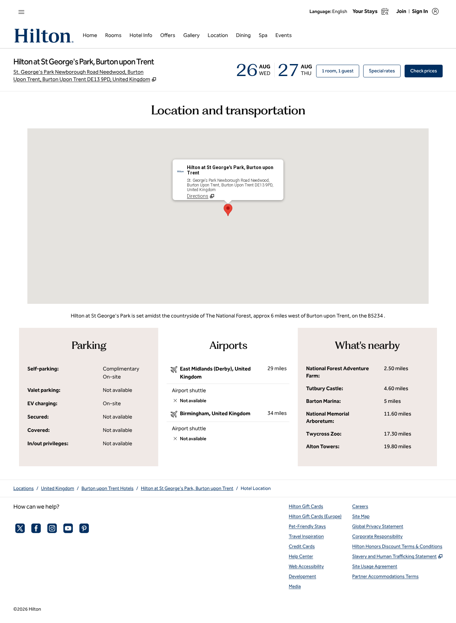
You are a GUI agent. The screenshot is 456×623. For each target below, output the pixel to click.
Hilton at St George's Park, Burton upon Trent (187, 488)
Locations (23, 488)
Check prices (426, 71)
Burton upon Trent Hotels (107, 488)
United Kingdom (57, 488)
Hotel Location (256, 488)
